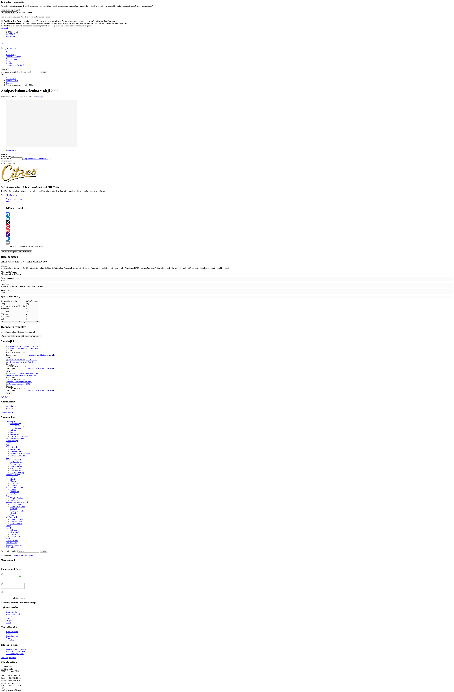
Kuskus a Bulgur (12, 441)
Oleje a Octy (11, 447)
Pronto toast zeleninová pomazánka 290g (21, 375)
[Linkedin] (229, 218)
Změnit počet (6, 159)
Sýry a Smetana (11, 494)
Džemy (8, 526)
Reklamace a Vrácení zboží (16, 652)
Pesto (12, 477)
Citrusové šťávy (12, 541)
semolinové (14, 424)
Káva (8, 538)
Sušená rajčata (15, 470)
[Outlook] (229, 238)
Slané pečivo (11, 517)
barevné (13, 432)
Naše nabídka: (6, 412)
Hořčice (13, 479)
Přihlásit (43, 551)
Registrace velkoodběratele (16, 649)
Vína (8, 528)
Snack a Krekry (16, 524)
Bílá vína (13, 530)
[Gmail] (229, 230)
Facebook (4, 658)
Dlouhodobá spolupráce (15, 654)
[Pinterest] (229, 226)
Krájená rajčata (16, 466)
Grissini (8, 618)
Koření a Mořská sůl (13, 487)
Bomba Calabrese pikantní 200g (18, 384)
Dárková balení (11, 543)
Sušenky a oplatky (17, 511)
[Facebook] (229, 214)
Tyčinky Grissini (16, 519)
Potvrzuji (4, 28)
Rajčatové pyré (16, 462)
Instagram (12, 658)
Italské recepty (11, 55)
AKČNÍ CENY (12, 406)
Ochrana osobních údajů (15, 65)
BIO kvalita (10, 547)
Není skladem (6, 161)
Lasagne (9, 620)
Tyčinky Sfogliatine (17, 507)
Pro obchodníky (12, 59)
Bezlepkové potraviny (14, 545)
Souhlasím (15, 10)
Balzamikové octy (12, 636)
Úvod (8, 53)
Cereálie (13, 513)
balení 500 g (19, 426)
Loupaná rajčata (16, 464)
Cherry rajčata (15, 468)
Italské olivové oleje (13, 614)
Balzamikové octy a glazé (20, 453)
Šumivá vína (15, 536)
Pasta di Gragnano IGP (19, 436)
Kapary (13, 481)
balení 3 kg (19, 428)
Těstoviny (10, 422)
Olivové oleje (15, 449)
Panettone (14, 515)
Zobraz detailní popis (9, 195)
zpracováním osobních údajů (22, 555)
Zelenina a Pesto (12, 475)
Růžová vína (15, 534)
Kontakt (9, 63)
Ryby (8, 496)
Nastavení (5, 10)
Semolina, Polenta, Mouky (16, 439)
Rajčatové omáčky (17, 473)
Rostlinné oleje (16, 451)
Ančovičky (14, 500)
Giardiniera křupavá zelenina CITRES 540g (22, 348)
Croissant (13, 509)
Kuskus (8, 623)
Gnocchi (9, 443)
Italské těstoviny (12, 612)
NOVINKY (10, 408)
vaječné (13, 430)
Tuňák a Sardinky (17, 498)
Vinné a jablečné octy (18, 456)
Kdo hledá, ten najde (8, 72)
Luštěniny (14, 483)
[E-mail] (229, 243)
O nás (8, 61)
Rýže (8, 445)
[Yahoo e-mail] (229, 234)
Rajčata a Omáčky (13, 460)
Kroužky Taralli (16, 521)
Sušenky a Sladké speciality (16, 502)
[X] (229, 222)
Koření (13, 490)
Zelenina (13, 485)
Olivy (8, 458)
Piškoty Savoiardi (17, 504)
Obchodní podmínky (13, 57)
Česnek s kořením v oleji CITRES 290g (20, 362)
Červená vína (15, 532)
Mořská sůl (14, 492)
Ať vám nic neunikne (9, 551)
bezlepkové (14, 434)
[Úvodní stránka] (8, 48)
